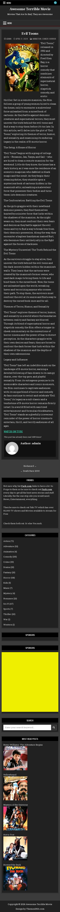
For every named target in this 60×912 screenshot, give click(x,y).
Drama (6, 567)
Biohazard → (30, 466)
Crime (6, 561)
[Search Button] (55, 2)
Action (6, 541)
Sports (6, 608)
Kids (5, 582)
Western (7, 624)
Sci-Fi (6, 603)
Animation (37, 38)
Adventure (8, 546)
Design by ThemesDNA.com (30, 908)
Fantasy (7, 572)
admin (8, 39)
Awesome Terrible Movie (30, 9)
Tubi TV (34, 507)
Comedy (45, 38)
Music (6, 588)
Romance (8, 598)
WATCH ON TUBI (13, 431)
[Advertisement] (30, 682)
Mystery (7, 593)
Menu (9, 2)
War (5, 619)
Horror (52, 38)
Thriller (7, 614)
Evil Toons (30, 33)
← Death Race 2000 (30, 470)
